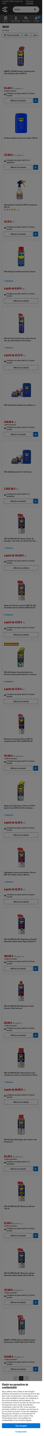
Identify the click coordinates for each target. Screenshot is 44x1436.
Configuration (21, 1431)
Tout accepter (21, 1425)
